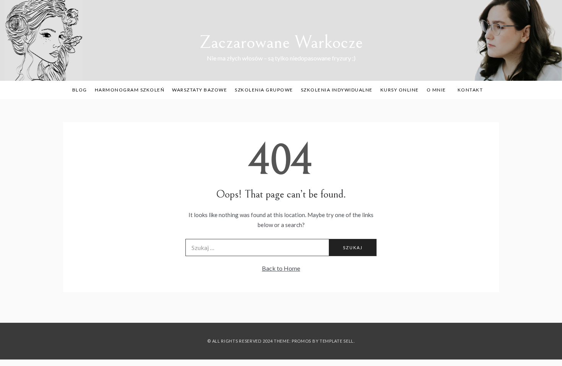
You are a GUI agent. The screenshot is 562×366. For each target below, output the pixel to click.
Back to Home (281, 268)
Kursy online (399, 90)
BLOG (79, 90)
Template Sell (337, 340)
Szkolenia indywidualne (337, 90)
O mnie (436, 90)
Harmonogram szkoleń (130, 90)
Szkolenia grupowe (264, 90)
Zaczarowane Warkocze (281, 42)
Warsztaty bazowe (199, 90)
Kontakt (470, 90)
